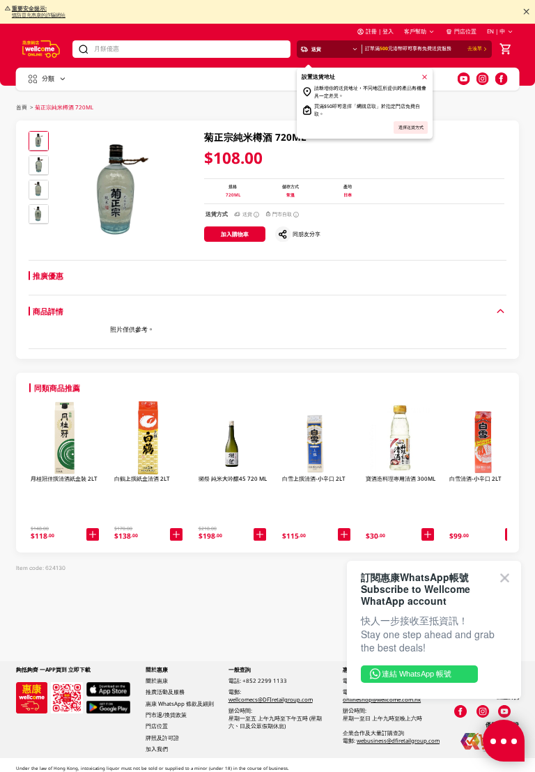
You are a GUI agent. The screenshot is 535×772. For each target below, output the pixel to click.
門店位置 (465, 31)
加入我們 (157, 749)
